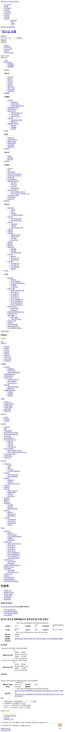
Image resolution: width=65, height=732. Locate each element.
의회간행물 (10, 315)
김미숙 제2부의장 (16, 220)
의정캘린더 (14, 102)
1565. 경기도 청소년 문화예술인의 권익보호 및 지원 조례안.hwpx (34, 690)
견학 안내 (14, 184)
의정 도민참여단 (12, 190)
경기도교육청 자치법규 (18, 283)
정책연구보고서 (15, 116)
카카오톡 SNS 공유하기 (11, 613)
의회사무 (13, 129)
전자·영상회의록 (12, 324)
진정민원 (10, 168)
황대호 (61, 638)
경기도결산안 (15, 294)
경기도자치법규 (15, 281)
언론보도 (10, 84)
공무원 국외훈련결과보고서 (15, 312)
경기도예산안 (15, 292)
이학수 (34, 638)
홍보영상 (10, 243)
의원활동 (13, 127)
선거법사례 (14, 287)
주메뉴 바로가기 (14, 1)
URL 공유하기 (8, 615)
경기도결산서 (15, 297)
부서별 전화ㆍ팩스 (53, 722)
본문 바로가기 (5, 1)
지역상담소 (7, 13)
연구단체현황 (15, 114)
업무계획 (13, 251)
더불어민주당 (15, 236)
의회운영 (13, 125)
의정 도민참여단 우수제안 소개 (20, 193)
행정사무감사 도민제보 (14, 174)
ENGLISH (14, 20)
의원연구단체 (11, 111)
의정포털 (6, 17)
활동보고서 (14, 122)
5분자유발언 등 (12, 109)
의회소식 (6, 70)
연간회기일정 (15, 104)
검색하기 (19, 38)
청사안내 (10, 254)
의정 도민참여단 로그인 (18, 192)
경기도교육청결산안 (17, 301)
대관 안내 (14, 186)
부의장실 (10, 217)
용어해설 (10, 322)
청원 (8, 170)
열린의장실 (10, 208)
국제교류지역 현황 (16, 120)
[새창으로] (7, 47)
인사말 (13, 209)
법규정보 (10, 278)
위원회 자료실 (11, 141)
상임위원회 (10, 145)
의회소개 (6, 201)
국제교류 (10, 118)
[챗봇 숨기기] (62, 723)
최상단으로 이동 (5, 730)
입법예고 (13, 279)
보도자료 (10, 82)
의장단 (9, 156)
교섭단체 (10, 233)
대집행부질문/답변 (13, 107)
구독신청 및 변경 (16, 319)
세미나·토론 (11, 89)
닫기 (2, 341)
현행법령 (13, 285)
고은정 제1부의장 (16, 218)
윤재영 (25, 638)
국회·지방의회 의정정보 (14, 328)
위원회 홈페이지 (9, 701)
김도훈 (17, 638)
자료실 (6, 270)
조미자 (47, 638)
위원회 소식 (11, 138)
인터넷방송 (7, 8)
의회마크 (13, 226)
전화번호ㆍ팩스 (9, 719)
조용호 (52, 638)
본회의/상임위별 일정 (17, 105)
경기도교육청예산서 (17, 303)
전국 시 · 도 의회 (9, 707)
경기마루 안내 (15, 263)
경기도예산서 (15, 296)
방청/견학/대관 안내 (13, 181)
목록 (2, 698)
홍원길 (56, 638)
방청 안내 (14, 183)
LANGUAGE (8, 62)
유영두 (21, 638)
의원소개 (6, 148)
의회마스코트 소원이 (17, 227)
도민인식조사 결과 (13, 195)
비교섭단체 (14, 240)
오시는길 (6, 717)
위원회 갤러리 (11, 143)
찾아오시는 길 (15, 258)
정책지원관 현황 (16, 252)
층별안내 (13, 256)
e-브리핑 (6, 15)
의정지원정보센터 (12, 326)
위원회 (6, 130)
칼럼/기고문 (11, 87)
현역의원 (10, 157)
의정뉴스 (10, 80)
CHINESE (10, 67)
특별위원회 (10, 147)
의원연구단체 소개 (16, 113)
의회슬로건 (14, 224)
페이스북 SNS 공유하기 (11, 611)
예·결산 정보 (11, 288)
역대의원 (10, 159)
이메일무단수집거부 (10, 715)
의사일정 (10, 100)
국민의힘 (13, 238)
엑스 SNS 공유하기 (9, 609)
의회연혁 (10, 242)
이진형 (30, 638)
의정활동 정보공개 (13, 123)
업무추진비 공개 (12, 313)
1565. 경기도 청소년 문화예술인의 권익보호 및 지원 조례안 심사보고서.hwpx (37, 694)
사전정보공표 (11, 197)
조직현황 (13, 249)
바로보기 (56, 690)
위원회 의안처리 (12, 139)
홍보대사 (10, 245)
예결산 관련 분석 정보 (17, 290)
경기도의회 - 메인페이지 (8, 606)
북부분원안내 (15, 260)
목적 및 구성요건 (16, 235)
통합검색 (3, 36)
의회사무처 (10, 247)
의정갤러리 (10, 91)
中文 (12, 22)
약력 (12, 211)
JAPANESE (10, 65)
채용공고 (10, 78)
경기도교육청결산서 (17, 304)
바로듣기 (20, 696)
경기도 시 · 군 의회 (9, 705)
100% (7, 27)
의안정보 (6, 10)
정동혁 (43, 638)
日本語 (13, 24)
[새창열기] (6, 45)
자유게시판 (10, 199)
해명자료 (10, 86)
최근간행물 (14, 317)
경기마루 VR (15, 265)
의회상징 (10, 222)
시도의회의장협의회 (17, 215)
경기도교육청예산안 (17, 299)
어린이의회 (7, 12)
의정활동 (6, 93)
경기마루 (10, 261)
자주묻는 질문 (11, 321)
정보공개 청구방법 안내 (14, 175)
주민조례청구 (11, 172)
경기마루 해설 (15, 267)
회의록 (6, 6)
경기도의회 (7, 4)
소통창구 (13, 269)
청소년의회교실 (12, 179)
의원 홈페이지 (8, 703)
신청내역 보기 (15, 188)
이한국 (39, 638)
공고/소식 (10, 77)
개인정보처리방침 (9, 714)
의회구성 (10, 229)
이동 (35, 701)
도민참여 (6, 161)
